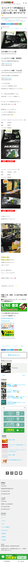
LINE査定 (3, 539)
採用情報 (3, 533)
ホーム (3, 517)
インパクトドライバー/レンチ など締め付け (10, 28)
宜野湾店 (7, 561)
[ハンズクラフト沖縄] (7, 2)
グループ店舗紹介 (5, 527)
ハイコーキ (15, 346)
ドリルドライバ (5, 346)
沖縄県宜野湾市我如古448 (7, 318)
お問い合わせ (4, 530)
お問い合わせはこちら (14, 355)
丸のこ (22, 346)
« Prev (3, 375)
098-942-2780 (8, 63)
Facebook (15, 367)
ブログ (3, 523)
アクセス (3, 520)
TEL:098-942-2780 (5, 321)
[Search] (24, 408)
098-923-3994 (8, 78)
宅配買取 (3, 536)
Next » (23, 375)
